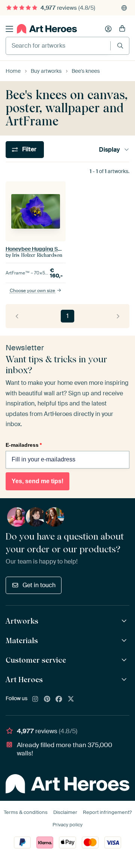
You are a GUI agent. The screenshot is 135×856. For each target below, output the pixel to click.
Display (109, 150)
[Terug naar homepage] (47, 28)
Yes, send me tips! (37, 481)
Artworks (22, 621)
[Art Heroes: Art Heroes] (125, 679)
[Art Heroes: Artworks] (125, 621)
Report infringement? (107, 812)
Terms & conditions (26, 812)
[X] (71, 699)
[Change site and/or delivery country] (124, 8)
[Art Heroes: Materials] (125, 640)
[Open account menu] (108, 29)
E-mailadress (24, 445)
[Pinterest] (47, 699)
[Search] (120, 45)
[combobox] (58, 45)
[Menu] (9, 29)
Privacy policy (67, 824)
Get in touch (39, 585)
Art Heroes (24, 679)
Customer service (36, 660)
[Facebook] (59, 699)
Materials (22, 640)
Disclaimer (65, 812)
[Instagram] (35, 699)
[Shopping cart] (122, 29)
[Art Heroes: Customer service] (125, 660)
